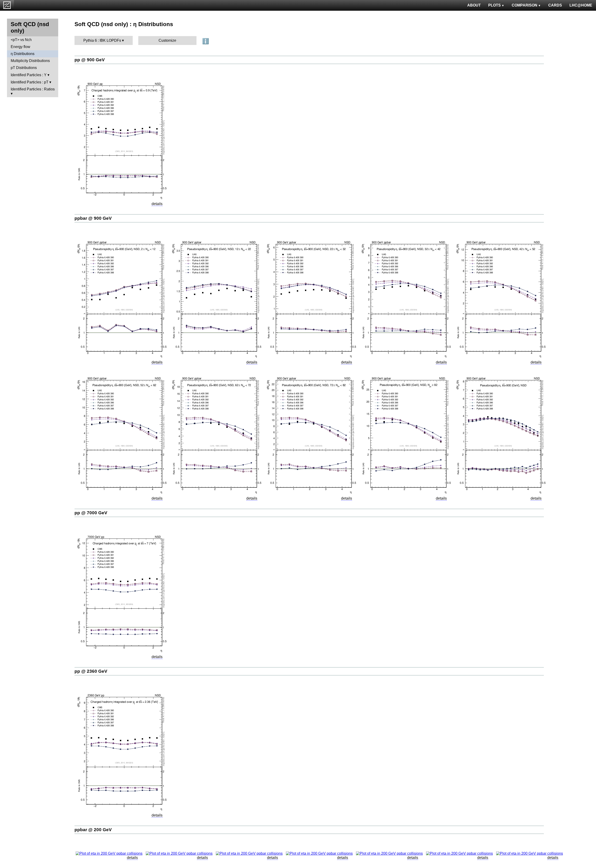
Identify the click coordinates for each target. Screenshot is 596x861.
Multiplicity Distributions (30, 61)
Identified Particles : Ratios (33, 89)
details (157, 204)
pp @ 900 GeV (89, 59)
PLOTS (494, 5)
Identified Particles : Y (29, 75)
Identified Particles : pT (29, 82)
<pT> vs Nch (21, 40)
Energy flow (20, 47)
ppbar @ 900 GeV (93, 218)
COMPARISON (524, 5)
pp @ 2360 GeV (90, 671)
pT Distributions (24, 68)
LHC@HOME (580, 5)
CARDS (555, 5)
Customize (167, 40)
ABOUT (474, 5)
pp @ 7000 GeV (90, 512)
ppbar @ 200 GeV (93, 829)
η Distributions (22, 54)
